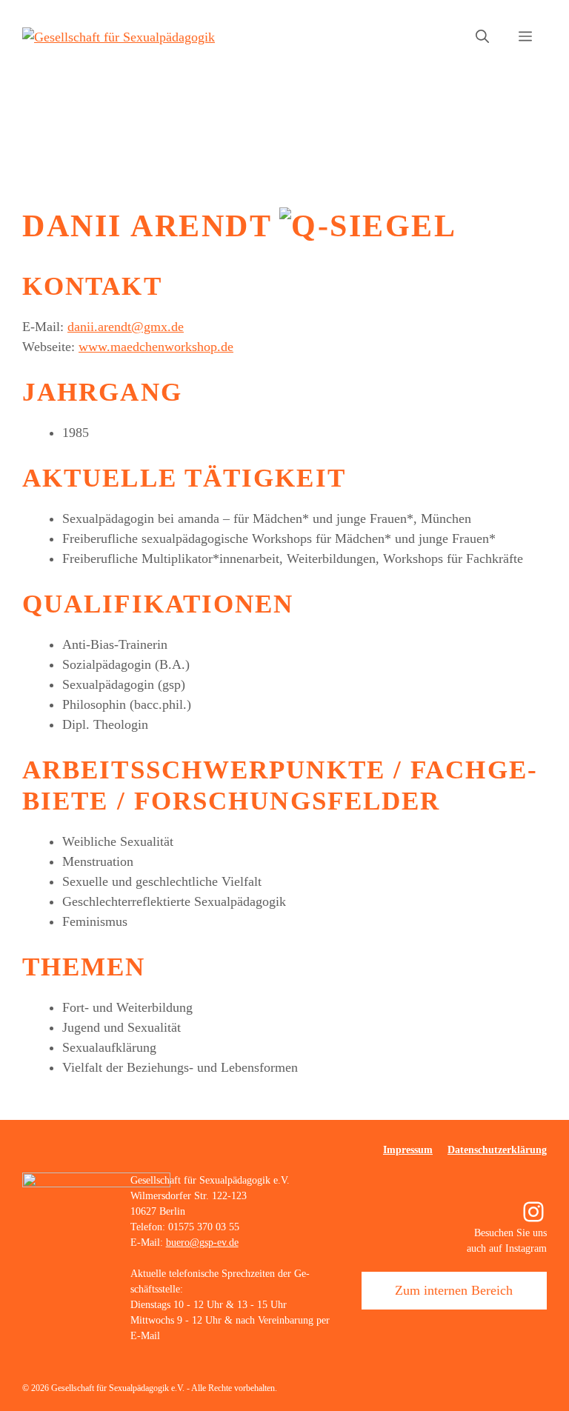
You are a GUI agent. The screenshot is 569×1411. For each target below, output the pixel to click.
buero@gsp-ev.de (202, 1242)
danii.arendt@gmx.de (125, 326)
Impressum (408, 1149)
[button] (482, 37)
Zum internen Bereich (454, 1290)
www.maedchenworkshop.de (156, 346)
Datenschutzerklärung (497, 1149)
